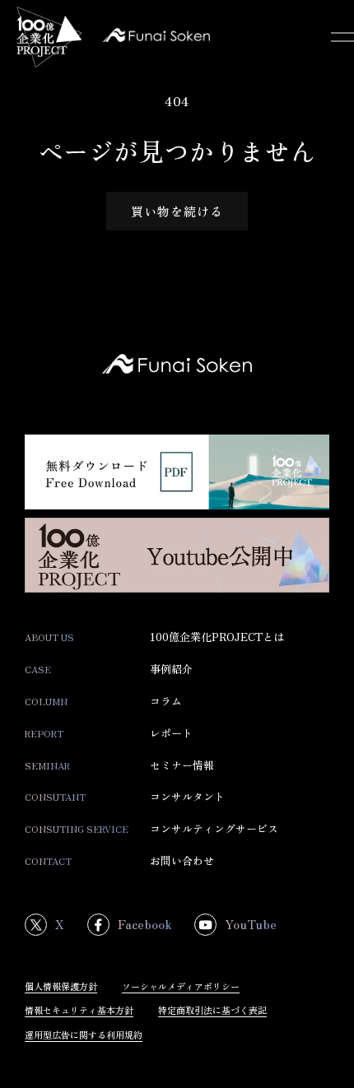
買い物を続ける (177, 211)
